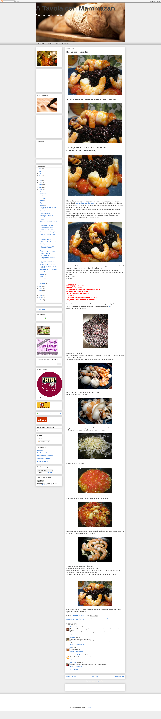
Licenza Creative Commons (44, 484)
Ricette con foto (41, 309)
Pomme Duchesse (45, 213)
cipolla (73, 618)
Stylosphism (40, 450)
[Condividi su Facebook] (96, 616)
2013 (40, 288)
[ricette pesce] (49, 318)
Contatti (50, 43)
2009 (40, 297)
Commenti (42, 441)
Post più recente (71, 676)
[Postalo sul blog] (92, 616)
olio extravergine (103, 618)
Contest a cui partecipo (62, 43)
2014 (40, 286)
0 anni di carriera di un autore (86, 203)
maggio (42, 274)
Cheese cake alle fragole (46, 227)
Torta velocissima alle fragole (47, 232)
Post (40, 438)
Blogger (89, 707)
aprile (42, 276)
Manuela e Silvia (74, 626)
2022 (40, 173)
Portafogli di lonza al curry (47, 229)
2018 (40, 182)
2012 (40, 290)
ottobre (42, 196)
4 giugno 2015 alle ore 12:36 (77, 634)
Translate (49, 472)
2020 (40, 178)
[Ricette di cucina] (42, 422)
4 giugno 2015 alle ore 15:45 (77, 666)
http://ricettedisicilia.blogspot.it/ (45, 455)
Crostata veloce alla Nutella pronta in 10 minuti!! (47, 238)
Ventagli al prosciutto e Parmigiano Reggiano (46, 224)
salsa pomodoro (74, 619)
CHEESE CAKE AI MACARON (48, 241)
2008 (40, 300)
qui (109, 306)
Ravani (42, 219)
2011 (40, 293)
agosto (42, 200)
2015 (40, 189)
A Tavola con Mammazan (75, 8)
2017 (40, 184)
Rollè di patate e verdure (46, 244)
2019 (40, 180)
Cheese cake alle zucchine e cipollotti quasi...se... (47, 258)
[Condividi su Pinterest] (97, 616)
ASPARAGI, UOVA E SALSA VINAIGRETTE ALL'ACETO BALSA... (48, 266)
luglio (41, 202)
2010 (40, 295)
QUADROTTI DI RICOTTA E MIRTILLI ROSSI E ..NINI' (47, 250)
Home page (41, 43)
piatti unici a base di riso (113, 618)
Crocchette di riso (44, 210)
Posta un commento (73, 669)
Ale (71, 647)
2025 (40, 168)
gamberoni (88, 618)
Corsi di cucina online (42, 461)
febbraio (42, 281)
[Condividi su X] (94, 616)
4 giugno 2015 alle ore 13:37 (77, 651)
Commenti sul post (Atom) (97, 681)
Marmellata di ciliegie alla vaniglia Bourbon (46, 216)
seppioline (81, 619)
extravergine (78, 618)
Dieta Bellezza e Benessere (44, 453)
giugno (42, 205)
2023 (40, 171)
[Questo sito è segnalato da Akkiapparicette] (43, 408)
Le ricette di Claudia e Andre (77, 654)
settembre (43, 198)
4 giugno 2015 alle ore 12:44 (77, 644)
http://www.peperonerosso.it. (44, 458)
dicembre (43, 191)
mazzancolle (95, 618)
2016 (40, 187)
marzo (42, 278)
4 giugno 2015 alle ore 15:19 (77, 659)
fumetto (84, 618)
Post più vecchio (119, 676)
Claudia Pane (73, 662)
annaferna (72, 637)
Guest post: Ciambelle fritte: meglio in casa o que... (47, 247)
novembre (43, 193)
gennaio (42, 283)
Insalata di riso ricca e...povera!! (48, 221)
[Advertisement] (86, 686)
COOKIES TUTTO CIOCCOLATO (45, 254)
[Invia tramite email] (91, 616)
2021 (40, 175)
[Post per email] (88, 615)
